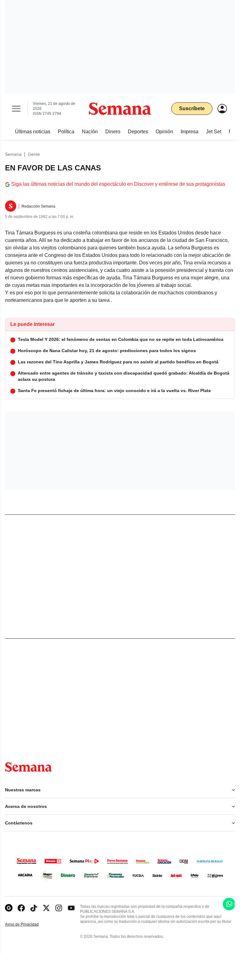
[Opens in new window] (21, 908)
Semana (13, 154)
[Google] (8, 908)
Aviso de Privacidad (28, 924)
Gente (34, 154)
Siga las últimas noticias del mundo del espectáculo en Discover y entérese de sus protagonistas (118, 184)
